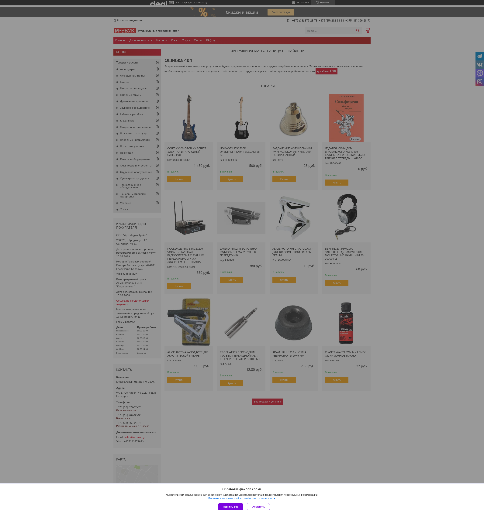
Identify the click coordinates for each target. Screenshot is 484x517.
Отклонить (258, 506)
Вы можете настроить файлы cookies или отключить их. (240, 498)
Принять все (230, 506)
